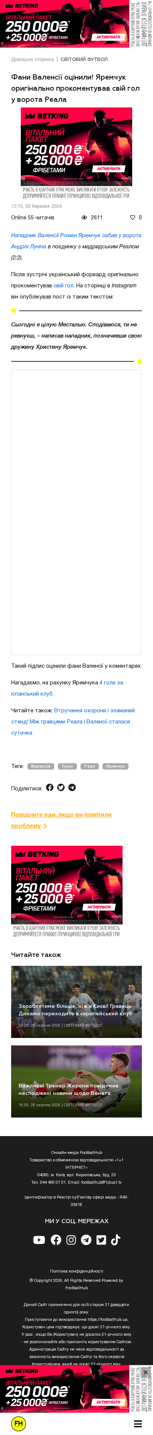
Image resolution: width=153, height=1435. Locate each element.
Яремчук (115, 766)
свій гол (63, 285)
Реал (89, 766)
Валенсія (41, 766)
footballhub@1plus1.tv (101, 1182)
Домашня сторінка (32, 60)
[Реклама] (76, 24)
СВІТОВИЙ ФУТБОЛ (84, 60)
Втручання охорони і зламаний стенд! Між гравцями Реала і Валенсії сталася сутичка (73, 722)
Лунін (67, 766)
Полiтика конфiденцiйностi (76, 1271)
